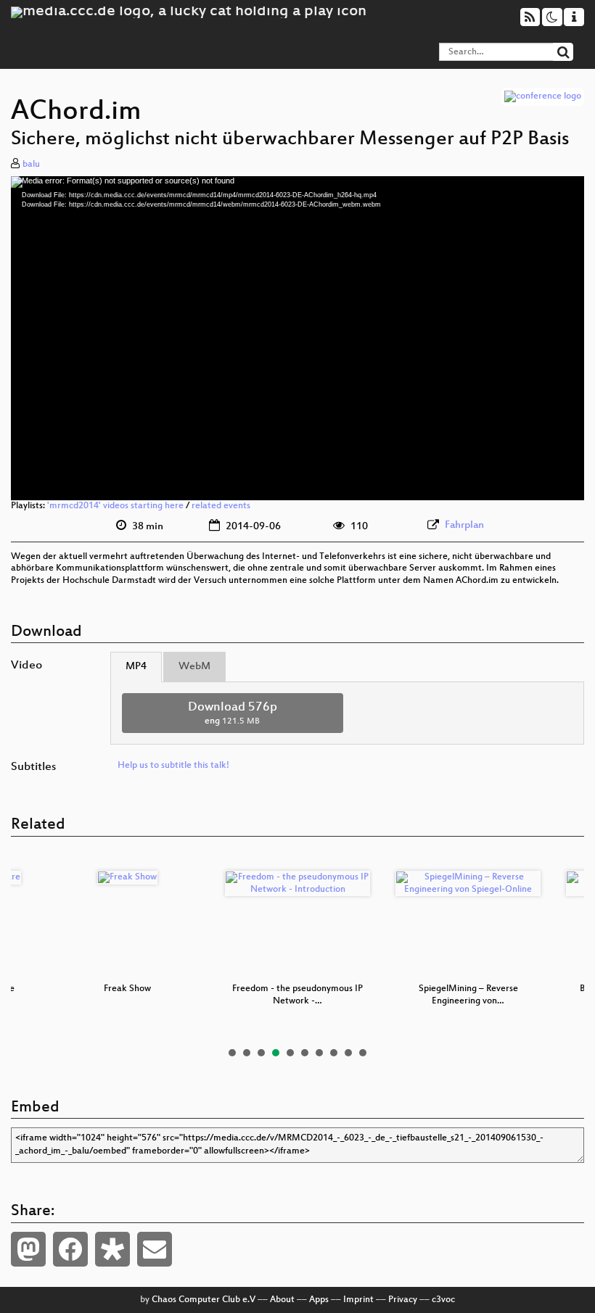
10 (362, 1052)
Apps (319, 1300)
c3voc (443, 1300)
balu (31, 165)
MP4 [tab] (136, 666)
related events (221, 506)
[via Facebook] (70, 1249)
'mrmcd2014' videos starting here (115, 506)
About (282, 1300)
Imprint (358, 1300)
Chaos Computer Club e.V (203, 1300)
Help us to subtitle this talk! (173, 766)
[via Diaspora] (112, 1249)
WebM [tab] (194, 666)
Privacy (402, 1300)
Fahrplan (464, 525)
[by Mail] (154, 1249)
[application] (297, 338)
